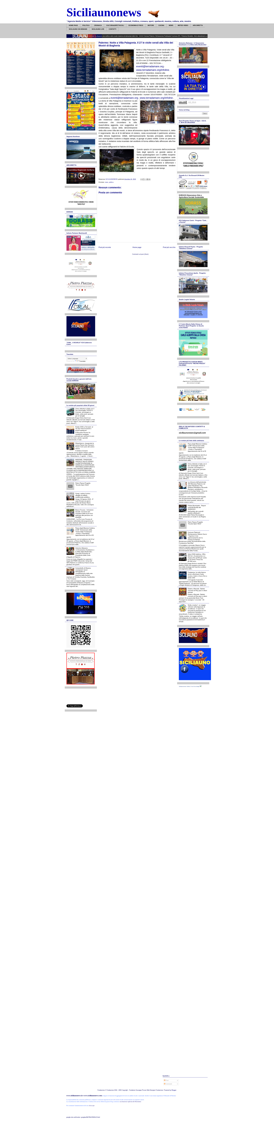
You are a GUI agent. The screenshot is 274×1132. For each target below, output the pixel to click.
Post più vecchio (169, 247)
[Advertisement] (82, 871)
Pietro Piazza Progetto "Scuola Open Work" (82, 484)
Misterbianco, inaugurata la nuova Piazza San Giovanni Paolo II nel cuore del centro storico (84, 445)
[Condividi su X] (145, 179)
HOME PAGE (73, 25)
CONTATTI (112, 29)
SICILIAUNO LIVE (98, 29)
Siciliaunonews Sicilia (184, 686)
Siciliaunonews (103, 12)
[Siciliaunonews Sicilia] (201, 686)
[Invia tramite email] (141, 179)
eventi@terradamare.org (150, 66)
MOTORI (151, 25)
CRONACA (98, 25)
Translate (82, 361)
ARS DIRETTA (198, 25)
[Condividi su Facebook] (147, 179)
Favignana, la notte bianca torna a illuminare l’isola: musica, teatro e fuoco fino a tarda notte (197, 575)
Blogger (174, 1090)
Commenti (168, 1084)
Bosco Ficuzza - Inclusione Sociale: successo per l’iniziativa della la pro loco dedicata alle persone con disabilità (84, 513)
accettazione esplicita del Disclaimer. (130, 1101)
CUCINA (161, 25)
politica (111, 182)
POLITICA (85, 25)
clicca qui (92, 1105)
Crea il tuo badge (195, 686)
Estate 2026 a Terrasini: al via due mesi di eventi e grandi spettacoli (84, 428)
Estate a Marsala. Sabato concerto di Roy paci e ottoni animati (197, 590)
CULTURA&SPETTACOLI (115, 25)
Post (167, 1080)
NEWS (171, 25)
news (106, 182)
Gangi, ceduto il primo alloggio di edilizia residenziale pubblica (82, 495)
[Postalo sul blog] (143, 179)
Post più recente (105, 247)
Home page (137, 247)
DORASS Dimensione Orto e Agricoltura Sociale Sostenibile (191, 196)
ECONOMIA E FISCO (136, 25)
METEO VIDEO (183, 25)
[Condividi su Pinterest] (149, 179)
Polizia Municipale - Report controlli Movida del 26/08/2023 (197, 507)
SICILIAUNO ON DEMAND (78, 29)
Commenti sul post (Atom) (140, 254)
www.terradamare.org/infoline (152, 69)
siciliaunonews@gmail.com (192, 433)
